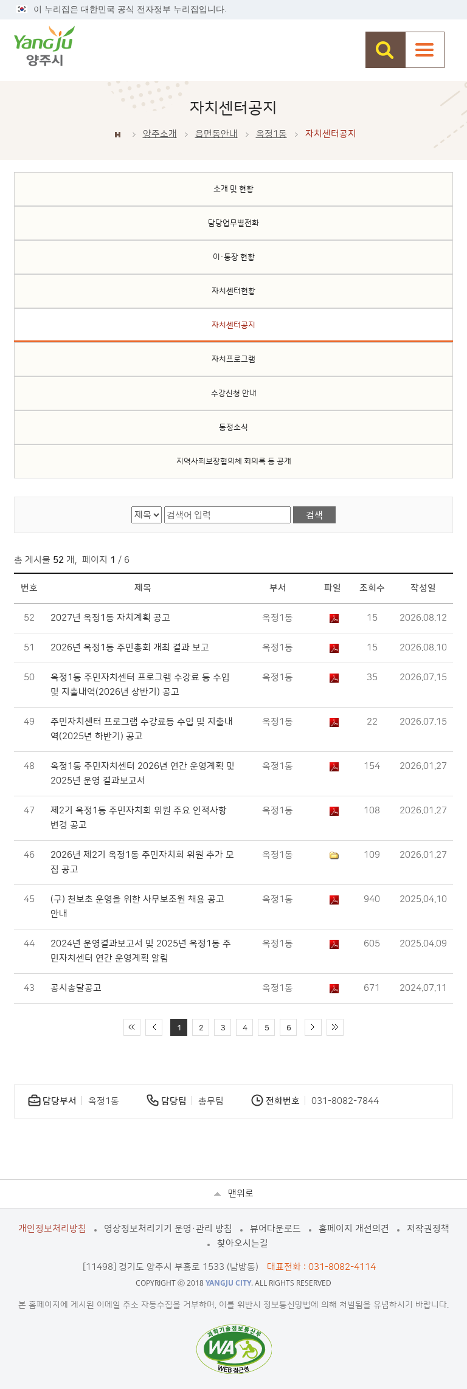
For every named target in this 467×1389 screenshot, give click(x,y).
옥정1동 (271, 134)
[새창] (233, 1349)
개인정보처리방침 (52, 1229)
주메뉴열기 (425, 50)
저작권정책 (428, 1229)
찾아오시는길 (242, 1243)
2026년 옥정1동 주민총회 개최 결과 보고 (129, 648)
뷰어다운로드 (275, 1229)
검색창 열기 (385, 50)
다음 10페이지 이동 (313, 1027)
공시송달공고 (76, 988)
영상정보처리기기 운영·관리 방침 (168, 1229)
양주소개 (160, 134)
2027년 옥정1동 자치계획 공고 (110, 618)
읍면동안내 (216, 134)
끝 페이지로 (335, 1027)
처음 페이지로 (131, 1027)
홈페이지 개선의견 (354, 1229)
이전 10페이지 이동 (153, 1027)
